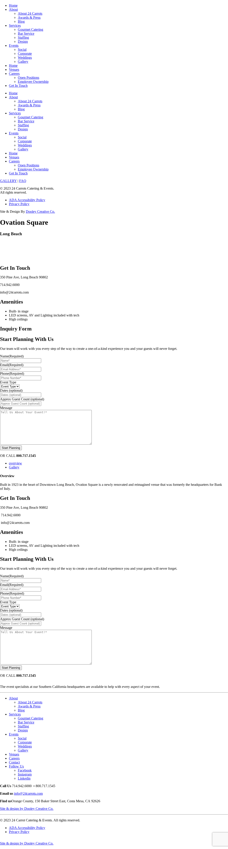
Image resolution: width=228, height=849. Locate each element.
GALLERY (8, 181)
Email (11, 365)
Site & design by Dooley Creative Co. (26, 809)
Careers (14, 73)
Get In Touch (18, 85)
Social (22, 49)
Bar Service (26, 33)
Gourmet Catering (30, 29)
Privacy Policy (19, 204)
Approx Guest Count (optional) (22, 399)
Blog (21, 21)
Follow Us (16, 766)
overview (15, 463)
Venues (14, 69)
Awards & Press (29, 17)
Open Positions (28, 77)
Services (15, 25)
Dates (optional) (11, 390)
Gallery (23, 61)
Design (23, 41)
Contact (14, 762)
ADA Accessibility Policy (27, 200)
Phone (12, 373)
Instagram (25, 774)
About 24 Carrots (30, 13)
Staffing (23, 37)
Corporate (25, 53)
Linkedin (24, 778)
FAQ (22, 181)
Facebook (25, 770)
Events (13, 45)
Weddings (25, 57)
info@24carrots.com (28, 793)
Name (12, 356)
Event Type (8, 382)
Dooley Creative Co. (40, 211)
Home (13, 5)
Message (6, 408)
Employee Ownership (33, 81)
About (13, 9)
